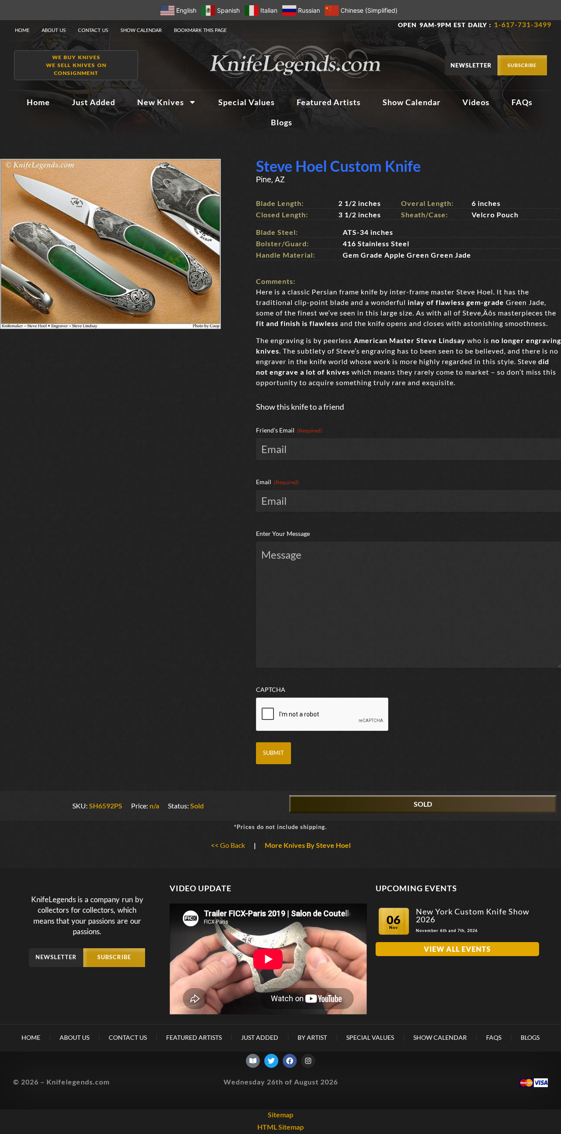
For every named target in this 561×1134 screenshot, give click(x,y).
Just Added (93, 102)
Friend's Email (289, 430)
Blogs (281, 122)
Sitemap (280, 1114)
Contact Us (93, 30)
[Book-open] (253, 1061)
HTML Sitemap (280, 1127)
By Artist (312, 1037)
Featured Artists (329, 102)
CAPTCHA (270, 689)
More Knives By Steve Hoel (308, 845)
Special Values (246, 102)
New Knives (160, 102)
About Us (54, 30)
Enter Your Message (283, 533)
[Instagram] (308, 1061)
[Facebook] (290, 1061)
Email (277, 481)
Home (22, 30)
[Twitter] (271, 1061)
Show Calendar (141, 30)
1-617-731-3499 (522, 24)
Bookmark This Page (200, 30)
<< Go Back (228, 845)
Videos (476, 102)
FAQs (522, 102)
